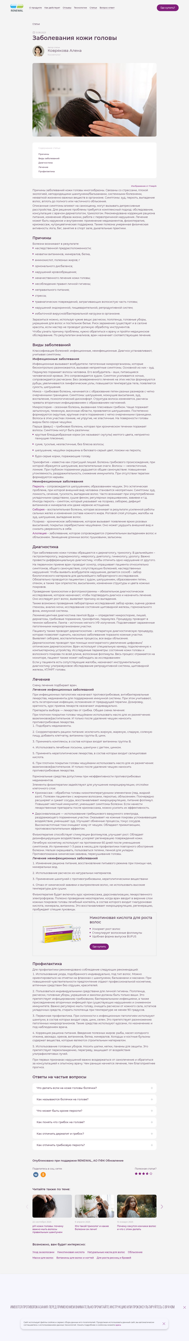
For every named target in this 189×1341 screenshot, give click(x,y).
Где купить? (168, 7)
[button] (162, 1206)
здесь (118, 1325)
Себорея (38, 509)
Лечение (43, 167)
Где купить (99, 946)
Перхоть (38, 486)
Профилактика (46, 171)
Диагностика (45, 162)
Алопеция (39, 533)
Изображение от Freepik (144, 186)
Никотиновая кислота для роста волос (121, 919)
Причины (43, 154)
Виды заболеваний (49, 158)
